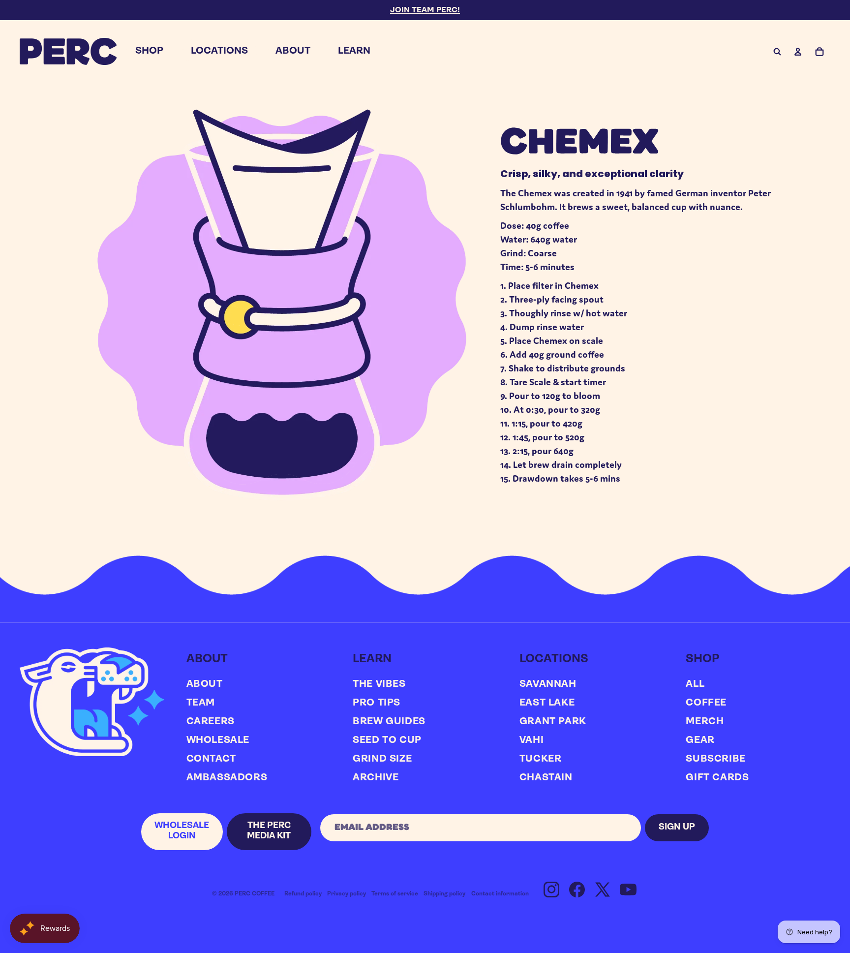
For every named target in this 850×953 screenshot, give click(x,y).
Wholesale (217, 740)
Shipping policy (444, 894)
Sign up (677, 827)
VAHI (531, 740)
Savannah (548, 684)
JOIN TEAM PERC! (425, 10)
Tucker (540, 759)
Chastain (546, 778)
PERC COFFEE (254, 894)
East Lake (547, 703)
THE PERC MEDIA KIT (269, 831)
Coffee (706, 703)
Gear (700, 740)
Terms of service (394, 894)
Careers (210, 722)
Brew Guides (389, 722)
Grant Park (552, 722)
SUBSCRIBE (715, 759)
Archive (375, 778)
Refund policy (303, 894)
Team (200, 703)
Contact (211, 759)
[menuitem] (149, 51)
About (204, 684)
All (695, 684)
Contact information (500, 894)
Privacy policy (346, 894)
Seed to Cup (387, 740)
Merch (705, 722)
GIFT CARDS (717, 778)
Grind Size (382, 759)
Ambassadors (227, 778)
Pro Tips (376, 703)
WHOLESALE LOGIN (181, 831)
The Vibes (379, 684)
